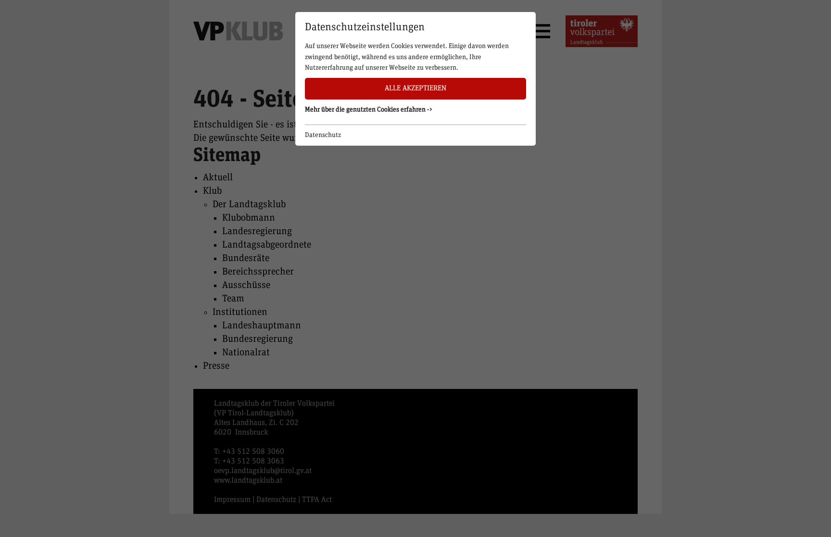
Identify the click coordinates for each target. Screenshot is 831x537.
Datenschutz (323, 135)
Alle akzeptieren (415, 88)
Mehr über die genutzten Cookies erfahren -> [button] (369, 109)
